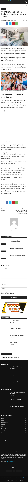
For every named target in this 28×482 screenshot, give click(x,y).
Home (2, 5)
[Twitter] (10, 23)
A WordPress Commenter (6, 357)
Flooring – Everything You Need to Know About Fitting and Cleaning (21, 212)
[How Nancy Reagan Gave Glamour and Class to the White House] (5, 249)
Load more (13, 349)
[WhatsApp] (16, 23)
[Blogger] (7, 471)
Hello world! (4, 210)
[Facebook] (7, 23)
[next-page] (4, 261)
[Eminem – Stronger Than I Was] (5, 337)
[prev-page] (2, 261)
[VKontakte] (20, 471)
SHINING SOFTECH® (20, 477)
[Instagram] (17, 471)
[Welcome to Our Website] (5, 330)
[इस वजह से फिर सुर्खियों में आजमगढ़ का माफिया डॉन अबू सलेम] (5, 323)
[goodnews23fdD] (2, 20)
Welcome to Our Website (15, 328)
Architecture (7, 5)
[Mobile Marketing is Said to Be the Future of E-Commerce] (5, 242)
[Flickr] (14, 471)
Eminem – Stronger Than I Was (17, 335)
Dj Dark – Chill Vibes (14, 342)
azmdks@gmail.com (11, 461)
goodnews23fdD (7, 20)
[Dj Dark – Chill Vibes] (5, 345)
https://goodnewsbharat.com (14, 230)
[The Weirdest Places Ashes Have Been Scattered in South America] (5, 256)
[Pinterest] (13, 23)
